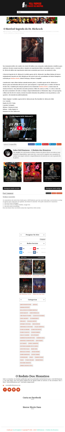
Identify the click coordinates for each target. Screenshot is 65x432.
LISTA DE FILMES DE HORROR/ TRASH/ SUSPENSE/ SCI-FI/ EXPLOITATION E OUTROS (25, 275)
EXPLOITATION (36, 324)
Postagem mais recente (12, 188)
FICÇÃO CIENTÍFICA (9, 33)
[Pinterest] (18, 390)
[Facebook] (5, 390)
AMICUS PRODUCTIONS (25, 304)
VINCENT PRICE (39, 360)
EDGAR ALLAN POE (31, 321)
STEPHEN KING (24, 357)
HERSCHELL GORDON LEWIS (27, 340)
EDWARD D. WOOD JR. (25, 324)
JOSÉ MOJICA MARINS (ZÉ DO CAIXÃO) (29, 346)
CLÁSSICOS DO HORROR (39, 31)
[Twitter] (9, 390)
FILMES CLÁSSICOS (24, 332)
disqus (54, 193)
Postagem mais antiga (53, 188)
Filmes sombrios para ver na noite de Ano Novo (52, 177)
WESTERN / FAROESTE (25, 362)
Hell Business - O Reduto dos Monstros (47, 430)
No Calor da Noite (29, 178)
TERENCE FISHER (39, 357)
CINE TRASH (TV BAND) (25, 315)
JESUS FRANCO (39, 340)
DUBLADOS (22, 321)
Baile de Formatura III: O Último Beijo (11, 177)
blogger (48, 193)
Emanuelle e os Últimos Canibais (39, 275)
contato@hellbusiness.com (13, 385)
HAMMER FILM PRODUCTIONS (27, 337)
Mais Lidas (24, 257)
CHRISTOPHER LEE (34, 312)
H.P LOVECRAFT (35, 335)
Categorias (41, 257)
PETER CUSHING (36, 351)
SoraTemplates (17, 430)
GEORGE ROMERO (35, 332)
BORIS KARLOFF (24, 312)
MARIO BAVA (34, 349)
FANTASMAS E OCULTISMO (52, 31)
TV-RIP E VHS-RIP (29, 360)
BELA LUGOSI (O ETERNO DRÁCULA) (28, 310)
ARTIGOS (35, 304)
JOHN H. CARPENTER (33, 343)
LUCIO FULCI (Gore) (24, 349)
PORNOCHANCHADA (25, 354)
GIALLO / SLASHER (24, 335)
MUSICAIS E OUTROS (25, 351)
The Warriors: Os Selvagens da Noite (25, 294)
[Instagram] (14, 390)
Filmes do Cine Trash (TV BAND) (39, 294)
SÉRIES (31, 357)
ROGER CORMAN (35, 354)
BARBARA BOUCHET (24, 307)
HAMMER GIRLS (40, 337)
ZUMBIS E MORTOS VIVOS (26, 365)
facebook (59, 193)
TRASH (21, 360)
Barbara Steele (15, 78)
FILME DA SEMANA (19, 33)
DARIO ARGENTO (24, 318)
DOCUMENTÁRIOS (34, 318)
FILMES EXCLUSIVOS (36, 329)
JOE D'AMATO (23, 343)
